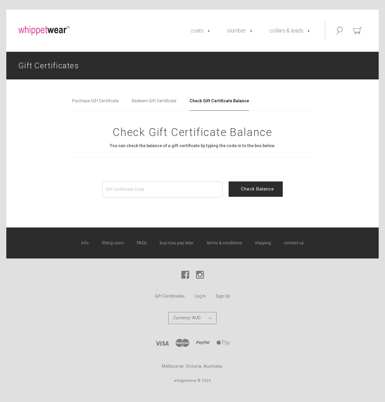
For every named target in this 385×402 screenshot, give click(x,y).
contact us (294, 242)
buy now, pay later (177, 242)
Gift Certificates (170, 296)
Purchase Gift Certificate (95, 101)
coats (197, 30)
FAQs (142, 242)
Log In (200, 296)
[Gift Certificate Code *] (192, 189)
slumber (236, 30)
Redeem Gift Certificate (154, 101)
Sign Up (223, 296)
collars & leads (286, 30)
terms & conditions (224, 242)
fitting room (113, 242)
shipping (263, 242)
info (85, 242)
